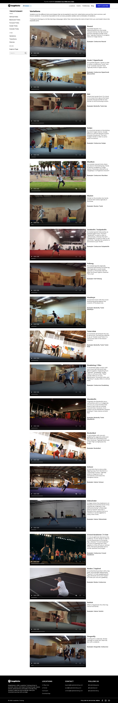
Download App (46, 693)
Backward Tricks (14, 20)
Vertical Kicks (13, 17)
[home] (14, 5)
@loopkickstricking (93, 690)
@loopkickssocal (92, 688)
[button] (27, 6)
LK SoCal (44, 688)
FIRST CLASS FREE (103, 6)
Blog (92, 6)
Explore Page (13, 49)
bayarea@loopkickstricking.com (74, 685)
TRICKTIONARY (15, 11)
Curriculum (45, 690)
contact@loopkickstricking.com (74, 690)
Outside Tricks (14, 29)
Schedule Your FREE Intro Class (64, 1)
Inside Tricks (13, 26)
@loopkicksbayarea (93, 685)
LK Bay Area (45, 685)
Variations (12, 36)
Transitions (13, 39)
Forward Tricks (14, 23)
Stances (12, 42)
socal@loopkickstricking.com (73, 688)
